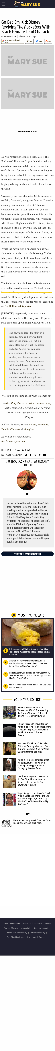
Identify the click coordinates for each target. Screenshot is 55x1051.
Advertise (38, 923)
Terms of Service (11, 928)
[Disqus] (27, 869)
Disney (17, 450)
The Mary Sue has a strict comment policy (29, 403)
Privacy (47, 923)
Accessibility (26, 928)
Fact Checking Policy (15, 937)
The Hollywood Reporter (17, 306)
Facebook (43, 424)
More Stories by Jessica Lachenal (27, 553)
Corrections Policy (37, 933)
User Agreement (41, 928)
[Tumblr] (40, 456)
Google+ (29, 429)
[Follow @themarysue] (26, 456)
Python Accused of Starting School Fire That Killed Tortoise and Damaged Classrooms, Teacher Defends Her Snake (29, 652)
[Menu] (3, 4)
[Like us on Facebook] (30, 456)
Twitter (32, 424)
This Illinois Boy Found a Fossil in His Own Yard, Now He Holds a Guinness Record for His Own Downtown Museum (32, 780)
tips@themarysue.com (13, 441)
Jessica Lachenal (10, 36)
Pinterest (15, 429)
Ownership (31, 937)
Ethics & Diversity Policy (17, 933)
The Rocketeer (26, 450)
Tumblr (5, 429)
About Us (27, 923)
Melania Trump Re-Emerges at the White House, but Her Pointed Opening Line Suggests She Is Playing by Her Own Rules (33, 764)
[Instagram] (35, 456)
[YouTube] (44, 456)
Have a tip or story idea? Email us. (29, 820)
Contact (42, 937)
